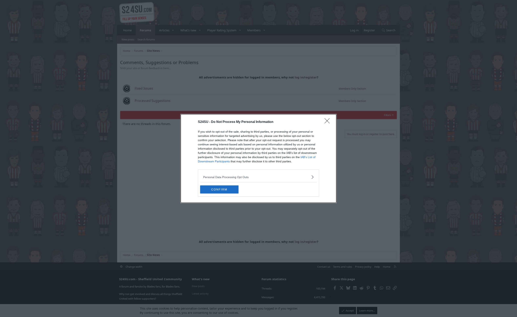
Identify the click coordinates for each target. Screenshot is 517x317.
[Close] (328, 122)
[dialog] (258, 158)
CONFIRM (219, 189)
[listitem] (258, 177)
